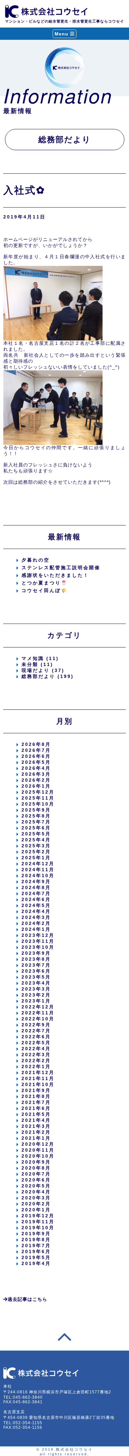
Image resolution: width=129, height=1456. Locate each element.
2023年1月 (36, 1000)
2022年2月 (36, 1060)
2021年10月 (38, 1084)
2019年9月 (36, 1233)
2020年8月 (36, 1168)
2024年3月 (36, 917)
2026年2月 (36, 780)
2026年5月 (36, 762)
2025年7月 (36, 821)
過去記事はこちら (27, 1299)
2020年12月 (38, 1144)
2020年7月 (36, 1174)
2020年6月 (36, 1180)
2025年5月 (36, 833)
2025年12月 (38, 792)
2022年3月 (36, 1054)
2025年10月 (38, 804)
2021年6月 (36, 1108)
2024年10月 (38, 875)
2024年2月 (36, 923)
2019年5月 (36, 1257)
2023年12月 (38, 935)
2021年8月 (36, 1096)
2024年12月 (38, 863)
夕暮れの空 (36, 560)
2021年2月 (36, 1132)
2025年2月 (36, 851)
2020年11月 (38, 1150)
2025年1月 (36, 857)
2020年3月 (36, 1197)
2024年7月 (36, 893)
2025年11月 (38, 798)
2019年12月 (38, 1215)
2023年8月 (36, 959)
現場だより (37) (43, 670)
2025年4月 (36, 839)
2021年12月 (38, 1072)
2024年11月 (38, 869)
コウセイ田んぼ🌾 (44, 590)
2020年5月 (36, 1185)
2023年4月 (36, 983)
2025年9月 (36, 810)
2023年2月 (36, 995)
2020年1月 (36, 1209)
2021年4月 (36, 1120)
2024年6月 (36, 899)
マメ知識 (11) (40, 658)
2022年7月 (36, 1030)
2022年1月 (36, 1066)
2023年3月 (36, 989)
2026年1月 (36, 786)
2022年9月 (36, 1024)
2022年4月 (36, 1048)
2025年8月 (36, 816)
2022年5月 (36, 1042)
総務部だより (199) (48, 676)
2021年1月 (36, 1138)
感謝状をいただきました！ (55, 575)
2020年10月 (38, 1156)
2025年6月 (36, 827)
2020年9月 (36, 1162)
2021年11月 (38, 1078)
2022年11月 (38, 1012)
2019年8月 (36, 1239)
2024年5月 (36, 905)
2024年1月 (36, 929)
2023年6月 (36, 971)
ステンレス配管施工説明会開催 (61, 567)
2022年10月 (38, 1018)
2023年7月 (36, 965)
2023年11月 (38, 941)
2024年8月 (36, 887)
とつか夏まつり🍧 (44, 582)
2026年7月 (36, 750)
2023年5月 (36, 977)
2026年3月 (36, 774)
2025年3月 (36, 845)
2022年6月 (36, 1036)
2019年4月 (36, 1263)
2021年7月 (36, 1102)
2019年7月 (36, 1245)
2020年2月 (36, 1203)
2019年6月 (36, 1251)
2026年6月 (36, 756)
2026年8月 (36, 744)
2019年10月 (38, 1227)
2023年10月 (38, 947)
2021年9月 (36, 1090)
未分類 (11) (37, 664)
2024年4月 (36, 911)
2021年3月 (36, 1126)
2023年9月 (36, 953)
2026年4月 (36, 768)
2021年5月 (36, 1114)
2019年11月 (38, 1221)
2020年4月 (36, 1191)
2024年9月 (36, 881)
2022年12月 (38, 1006)
